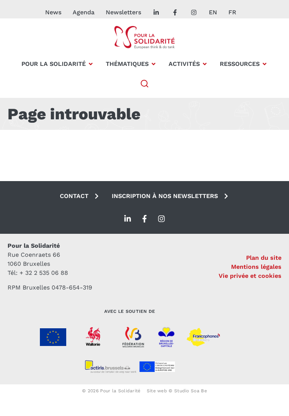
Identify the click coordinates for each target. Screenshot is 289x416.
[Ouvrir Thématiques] (154, 64)
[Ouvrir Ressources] (265, 64)
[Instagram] (161, 218)
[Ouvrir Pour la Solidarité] (91, 64)
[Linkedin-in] (127, 218)
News (53, 12)
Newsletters (123, 12)
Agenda (83, 12)
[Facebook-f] (144, 218)
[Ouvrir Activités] (205, 64)
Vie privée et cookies (250, 275)
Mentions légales (256, 266)
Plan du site (263, 257)
